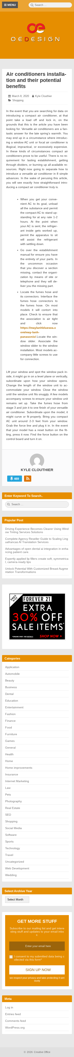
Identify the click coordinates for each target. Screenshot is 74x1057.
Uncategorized (14, 861)
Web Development (17, 868)
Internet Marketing (17, 781)
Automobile (12, 673)
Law (7, 787)
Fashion (10, 714)
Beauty (9, 680)
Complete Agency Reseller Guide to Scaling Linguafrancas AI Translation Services (36, 540)
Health (9, 754)
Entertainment (14, 707)
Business (11, 687)
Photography (13, 801)
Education (11, 700)
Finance (10, 720)
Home (9, 761)
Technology (12, 848)
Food (8, 727)
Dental (9, 694)
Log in (9, 1007)
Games (10, 740)
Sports (9, 841)
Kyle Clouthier (43, 96)
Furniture (11, 734)
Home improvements (18, 767)
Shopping (17, 100)
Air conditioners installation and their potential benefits (36, 80)
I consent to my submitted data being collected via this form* (39, 958)
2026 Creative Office (37, 1052)
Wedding (11, 875)
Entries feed (13, 1014)
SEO (8, 814)
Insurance (11, 774)
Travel (9, 855)
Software (11, 834)
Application (12, 667)
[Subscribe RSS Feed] (27, 479)
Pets (8, 794)
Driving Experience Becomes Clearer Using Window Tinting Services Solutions (37, 530)
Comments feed (15, 1020)
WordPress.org (15, 1027)
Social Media (13, 828)
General (10, 747)
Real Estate (12, 808)
